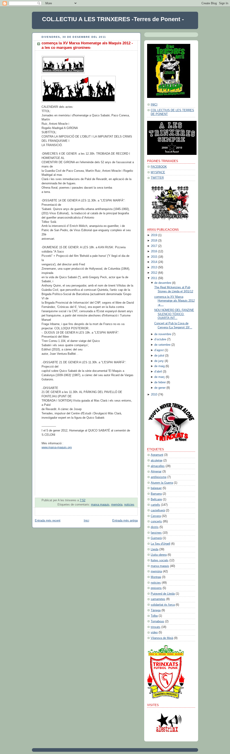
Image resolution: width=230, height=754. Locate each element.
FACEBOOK (159, 166)
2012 (154, 272)
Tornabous (157, 621)
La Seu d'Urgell (160, 543)
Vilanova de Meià (162, 638)
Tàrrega (156, 610)
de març (159, 377)
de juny (159, 361)
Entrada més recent (47, 520)
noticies (129, 504)
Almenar (156, 471)
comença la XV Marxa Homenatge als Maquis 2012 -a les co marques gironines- (87, 45)
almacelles (158, 466)
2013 (154, 267)
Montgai (156, 577)
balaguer (156, 488)
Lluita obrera (159, 554)
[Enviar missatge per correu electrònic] (133, 500)
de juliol (159, 355)
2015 (154, 256)
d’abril (158, 371)
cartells (155, 504)
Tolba (154, 615)
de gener (160, 387)
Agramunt (157, 454)
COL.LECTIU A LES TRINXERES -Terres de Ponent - (113, 19)
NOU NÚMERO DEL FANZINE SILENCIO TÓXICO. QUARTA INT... (174, 314)
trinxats (155, 627)
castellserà (158, 510)
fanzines (156, 532)
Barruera (156, 493)
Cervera (156, 516)
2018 (154, 240)
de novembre (162, 334)
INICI (154, 104)
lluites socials (159, 560)
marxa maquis (100, 504)
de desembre (162, 282)
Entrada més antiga (125, 520)
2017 (154, 246)
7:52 (82, 500)
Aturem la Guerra (162, 482)
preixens (156, 588)
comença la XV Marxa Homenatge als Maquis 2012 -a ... (174, 300)
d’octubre (160, 339)
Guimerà (156, 538)
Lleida (154, 549)
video (154, 632)
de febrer (160, 382)
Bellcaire (156, 499)
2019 (154, 235)
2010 (154, 394)
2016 (154, 251)
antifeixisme (158, 477)
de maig (159, 366)
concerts (156, 521)
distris (155, 527)
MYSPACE (158, 172)
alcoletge (156, 460)
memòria (116, 504)
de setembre (162, 344)
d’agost (159, 350)
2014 (154, 262)
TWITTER (157, 177)
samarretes (158, 599)
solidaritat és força (163, 604)
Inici (86, 520)
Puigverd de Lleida (163, 593)
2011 (154, 278)
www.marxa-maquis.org (57, 447)
